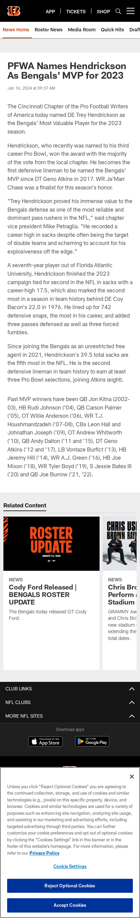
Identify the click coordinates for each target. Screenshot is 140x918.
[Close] (131, 776)
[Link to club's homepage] (13, 8)
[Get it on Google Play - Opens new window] (92, 744)
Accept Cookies (70, 905)
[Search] (118, 11)
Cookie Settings (70, 866)
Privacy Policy (44, 853)
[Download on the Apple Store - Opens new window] (45, 742)
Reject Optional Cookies (70, 885)
